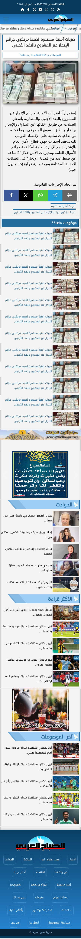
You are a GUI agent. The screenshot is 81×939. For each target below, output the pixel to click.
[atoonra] (40, 435)
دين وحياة (19, 897)
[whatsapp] (40, 195)
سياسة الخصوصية (59, 922)
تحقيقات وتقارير (42, 910)
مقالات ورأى (60, 897)
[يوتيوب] (40, 9)
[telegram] (55, 195)
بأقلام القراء (16, 910)
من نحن (15, 922)
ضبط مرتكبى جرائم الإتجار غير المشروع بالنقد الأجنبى (44, 212)
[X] (26, 195)
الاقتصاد (40, 872)
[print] (69, 195)
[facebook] (11, 195)
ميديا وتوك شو (51, 859)
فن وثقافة (61, 872)
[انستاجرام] (47, 9)
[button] (4, 475)
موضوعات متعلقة (64, 223)
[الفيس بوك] (28, 9)
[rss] (59, 9)
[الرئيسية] (22, 9)
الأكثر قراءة (60, 599)
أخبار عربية (20, 872)
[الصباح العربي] (61, 19)
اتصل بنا (34, 922)
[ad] (40, 497)
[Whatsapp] (53, 9)
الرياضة (28, 859)
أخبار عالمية (64, 884)
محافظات (66, 910)
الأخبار (72, 859)
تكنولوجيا (15, 884)
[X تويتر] (34, 9)
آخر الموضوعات (57, 736)
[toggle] (6, 19)
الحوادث (56, 28)
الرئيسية (69, 28)
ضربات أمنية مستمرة (63, 206)
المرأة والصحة (39, 884)
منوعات (39, 897)
